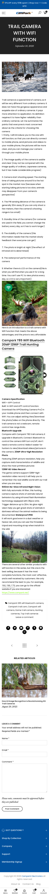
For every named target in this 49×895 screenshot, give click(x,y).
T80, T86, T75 (8, 585)
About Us (15, 884)
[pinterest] (28, 628)
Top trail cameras (29, 613)
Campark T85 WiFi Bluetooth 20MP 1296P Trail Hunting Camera (23, 344)
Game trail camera (24, 610)
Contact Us (28, 884)
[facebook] (8, 628)
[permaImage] (34, 628)
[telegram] (41, 628)
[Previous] (4, 686)
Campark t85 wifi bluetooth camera (25, 603)
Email (5, 750)
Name (5, 738)
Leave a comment (25, 617)
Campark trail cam (17, 606)
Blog (38, 884)
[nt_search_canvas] (39, 13)
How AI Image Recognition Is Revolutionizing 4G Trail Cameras (24, 702)
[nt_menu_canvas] (7, 13)
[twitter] (15, 628)
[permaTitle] (21, 628)
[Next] (44, 686)
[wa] (24, 632)
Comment (8, 761)
